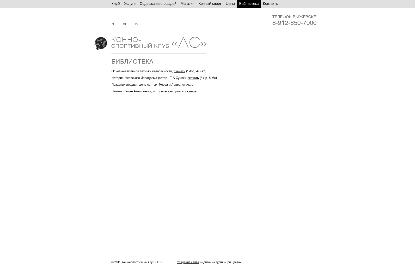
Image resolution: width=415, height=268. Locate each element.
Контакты (271, 3)
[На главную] (116, 24)
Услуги (129, 3)
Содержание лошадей (158, 3)
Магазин (187, 3)
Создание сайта (188, 262)
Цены (230, 3)
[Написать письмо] (128, 24)
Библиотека (249, 3)
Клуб (115, 3)
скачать (179, 71)
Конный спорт (210, 3)
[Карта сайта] (140, 24)
